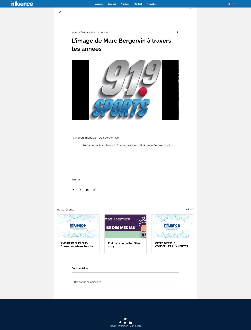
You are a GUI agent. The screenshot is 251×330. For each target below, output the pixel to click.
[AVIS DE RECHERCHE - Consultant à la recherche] (78, 226)
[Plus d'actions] (177, 32)
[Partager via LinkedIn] (87, 189)
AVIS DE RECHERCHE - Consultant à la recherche (77, 245)
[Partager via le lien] (94, 189)
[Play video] (125, 90)
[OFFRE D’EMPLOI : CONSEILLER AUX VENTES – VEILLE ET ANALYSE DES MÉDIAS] (173, 226)
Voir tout (190, 209)
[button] (190, 8)
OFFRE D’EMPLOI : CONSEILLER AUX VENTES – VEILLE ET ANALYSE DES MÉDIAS (172, 245)
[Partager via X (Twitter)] (80, 189)
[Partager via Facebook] (73, 189)
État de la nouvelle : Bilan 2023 (124, 245)
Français (76, 180)
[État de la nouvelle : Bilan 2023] (126, 226)
